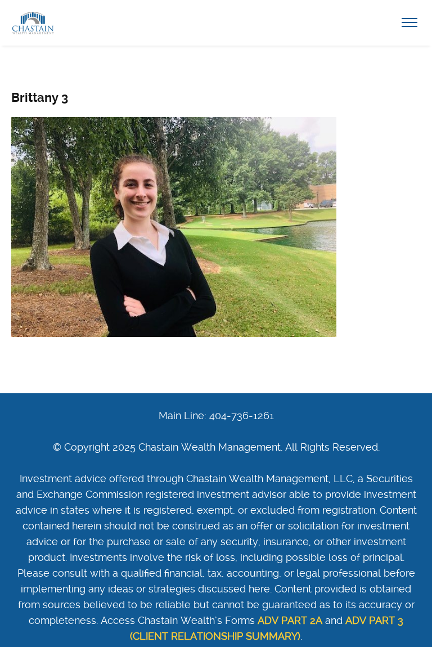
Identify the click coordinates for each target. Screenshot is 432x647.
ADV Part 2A (290, 620)
